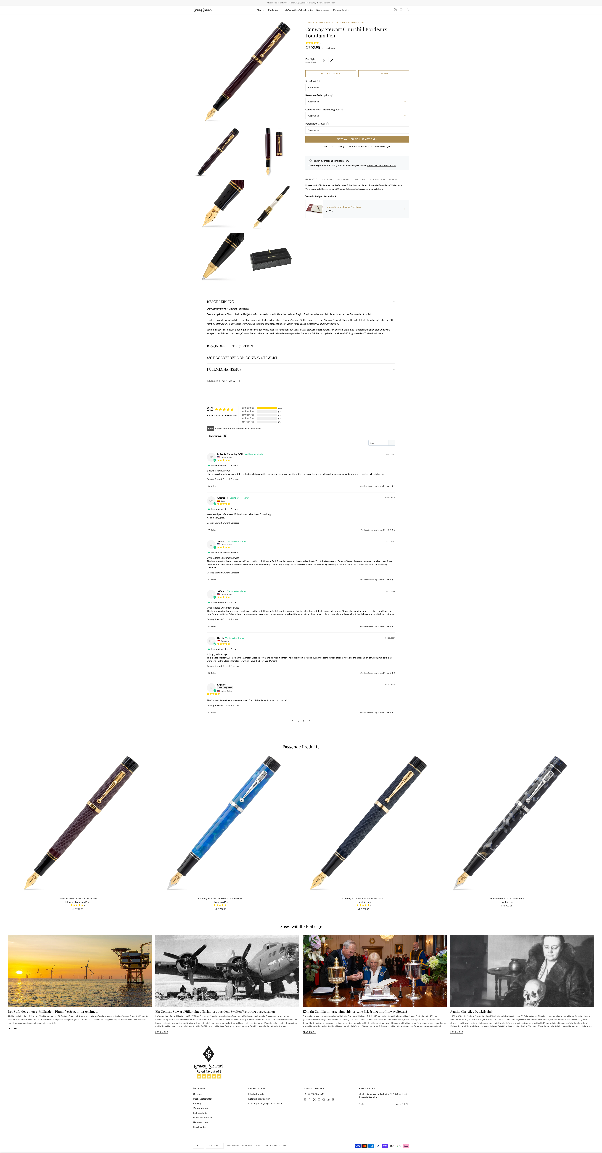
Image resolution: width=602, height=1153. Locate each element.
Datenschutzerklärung (259, 1098)
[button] (389, 486)
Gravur (383, 73)
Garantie (311, 179)
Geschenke (344, 179)
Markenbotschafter (202, 1098)
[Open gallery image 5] (271, 205)
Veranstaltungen (201, 1108)
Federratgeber (330, 73)
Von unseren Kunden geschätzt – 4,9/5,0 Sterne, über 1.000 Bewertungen (357, 146)
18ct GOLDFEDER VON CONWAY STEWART (242, 357)
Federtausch (377, 179)
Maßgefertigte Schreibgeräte (299, 10)
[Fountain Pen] (323, 60)
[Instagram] (305, 1099)
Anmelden (402, 1104)
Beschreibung (220, 301)
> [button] (309, 720)
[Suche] (401, 10)
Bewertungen (322, 10)
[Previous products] (9, 810)
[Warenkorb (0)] (407, 10)
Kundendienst (340, 10)
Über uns (197, 1094)
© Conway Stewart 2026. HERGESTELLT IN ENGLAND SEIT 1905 (257, 1146)
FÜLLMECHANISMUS (224, 369)
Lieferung (327, 179)
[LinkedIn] (333, 1099)
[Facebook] (309, 1099)
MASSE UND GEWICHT (225, 380)
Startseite (309, 22)
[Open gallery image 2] (218, 152)
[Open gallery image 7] (271, 258)
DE (197, 1146)
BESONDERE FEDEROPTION (230, 346)
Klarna (393, 179)
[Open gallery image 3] (271, 152)
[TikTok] (319, 1099)
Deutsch (213, 1146)
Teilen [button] (213, 486)
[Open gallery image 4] (218, 205)
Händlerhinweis (256, 1094)
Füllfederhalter (200, 1112)
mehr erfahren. (376, 188)
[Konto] (395, 10)
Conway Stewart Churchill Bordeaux (223, 479)
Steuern (360, 179)
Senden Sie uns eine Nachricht (381, 165)
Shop (259, 10)
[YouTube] (328, 1099)
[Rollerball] (331, 60)
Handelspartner (201, 1122)
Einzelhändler (199, 1127)
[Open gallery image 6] (218, 258)
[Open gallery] (245, 72)
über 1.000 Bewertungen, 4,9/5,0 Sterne (320, 3)
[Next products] (593, 810)
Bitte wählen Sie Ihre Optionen (357, 139)
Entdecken (273, 10)
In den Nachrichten (202, 1117)
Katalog (197, 1103)
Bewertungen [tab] (215, 436)
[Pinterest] (323, 1099)
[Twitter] (314, 1099)
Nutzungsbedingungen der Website (265, 1103)
